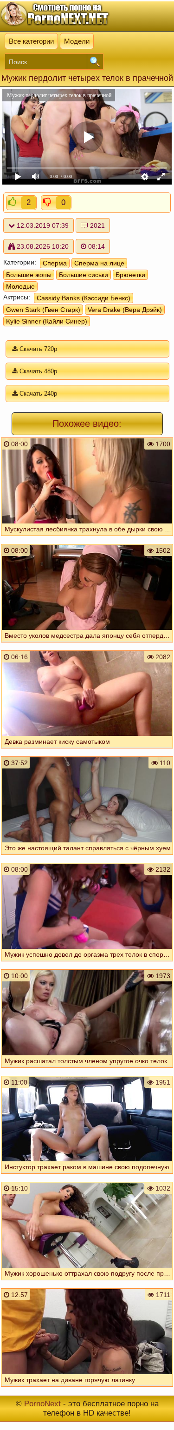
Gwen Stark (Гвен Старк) (43, 309)
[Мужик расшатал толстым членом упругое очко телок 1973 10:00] (87, 1069)
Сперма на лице (99, 263)
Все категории (31, 41)
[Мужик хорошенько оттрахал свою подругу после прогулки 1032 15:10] (87, 1282)
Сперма (55, 263)
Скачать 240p (37, 393)
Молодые (20, 286)
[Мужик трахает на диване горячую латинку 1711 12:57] (87, 1388)
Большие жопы (29, 274)
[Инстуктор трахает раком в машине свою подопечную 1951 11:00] (87, 1175)
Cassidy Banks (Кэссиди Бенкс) (83, 298)
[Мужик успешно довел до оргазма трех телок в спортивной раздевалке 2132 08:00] (87, 963)
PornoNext (42, 1403)
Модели (77, 41)
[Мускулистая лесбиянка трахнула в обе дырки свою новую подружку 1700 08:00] (87, 538)
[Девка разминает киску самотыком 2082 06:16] (87, 750)
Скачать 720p (37, 348)
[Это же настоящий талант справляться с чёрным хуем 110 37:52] (87, 857)
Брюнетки (130, 274)
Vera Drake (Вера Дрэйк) (125, 309)
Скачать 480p (37, 371)
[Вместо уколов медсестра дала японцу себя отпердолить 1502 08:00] (87, 644)
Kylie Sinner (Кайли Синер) (46, 321)
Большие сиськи (83, 274)
